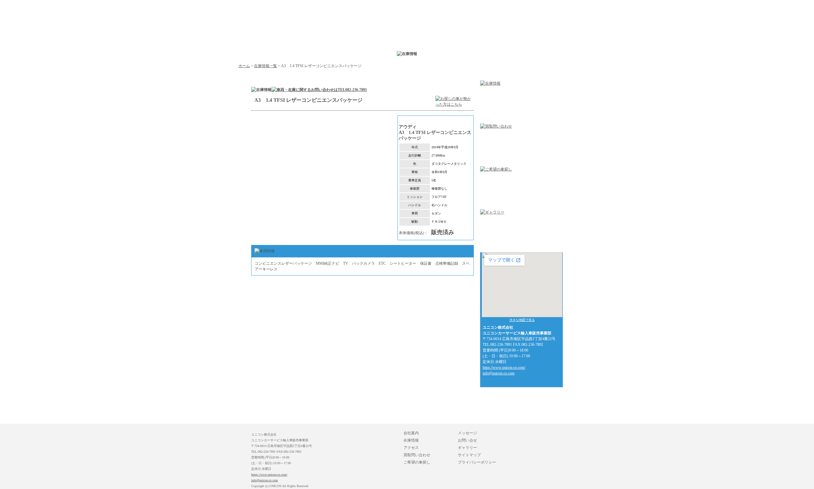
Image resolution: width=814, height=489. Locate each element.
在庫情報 (411, 440)
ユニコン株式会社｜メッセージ (575, 36)
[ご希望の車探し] (496, 169)
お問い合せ (467, 440)
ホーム (244, 66)
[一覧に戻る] (454, 107)
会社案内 (411, 433)
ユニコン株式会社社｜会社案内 (353, 36)
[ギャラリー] (492, 212)
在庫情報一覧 (265, 66)
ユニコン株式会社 (308, 36)
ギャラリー (467, 447)
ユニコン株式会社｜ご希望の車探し (531, 36)
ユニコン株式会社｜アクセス (442, 36)
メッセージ (467, 433)
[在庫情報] (490, 83)
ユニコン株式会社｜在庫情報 (397, 36)
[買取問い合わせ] (496, 126)
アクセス (411, 447)
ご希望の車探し (417, 462)
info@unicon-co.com (498, 373)
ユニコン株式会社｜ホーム (247, 24)
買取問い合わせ (417, 455)
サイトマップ (469, 455)
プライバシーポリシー (477, 462)
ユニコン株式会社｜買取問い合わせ (486, 36)
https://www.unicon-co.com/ (504, 367)
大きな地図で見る (522, 320)
